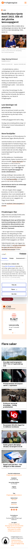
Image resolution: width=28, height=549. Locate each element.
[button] (22, 322)
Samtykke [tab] (4, 258)
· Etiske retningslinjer (14, 524)
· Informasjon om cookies (14, 529)
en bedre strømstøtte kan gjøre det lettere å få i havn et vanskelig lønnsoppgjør (13, 247)
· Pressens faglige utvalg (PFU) (17, 544)
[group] (14, 322)
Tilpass (13, 289)
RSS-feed (14, 500)
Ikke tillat (14, 294)
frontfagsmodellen (11, 179)
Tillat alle (14, 285)
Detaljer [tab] (11, 258)
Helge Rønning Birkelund (10, 59)
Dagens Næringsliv (17, 161)
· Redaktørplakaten (16, 540)
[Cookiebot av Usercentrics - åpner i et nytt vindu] (19, 254)
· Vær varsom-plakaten (17, 542)
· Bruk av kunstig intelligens (14, 527)
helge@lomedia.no (6, 61)
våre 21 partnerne (10, 266)
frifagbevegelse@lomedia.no (14, 475)
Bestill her (14, 504)
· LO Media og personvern (14, 531)
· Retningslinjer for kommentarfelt (14, 526)
